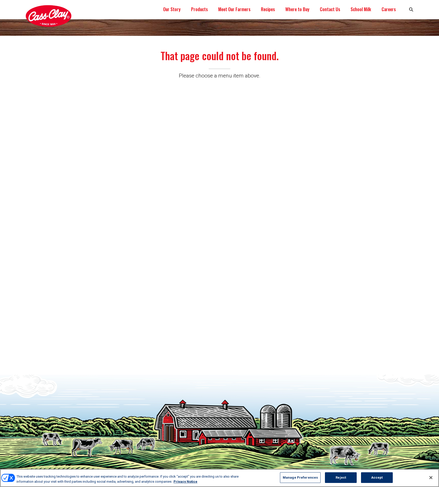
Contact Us (330, 9)
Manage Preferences (300, 477)
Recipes (268, 9)
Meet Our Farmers (234, 9)
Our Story (172, 9)
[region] (219, 478)
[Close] (430, 477)
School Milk (361, 9)
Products (199, 9)
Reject (341, 477)
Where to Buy (297, 9)
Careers (389, 9)
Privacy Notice (185, 481)
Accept (377, 477)
